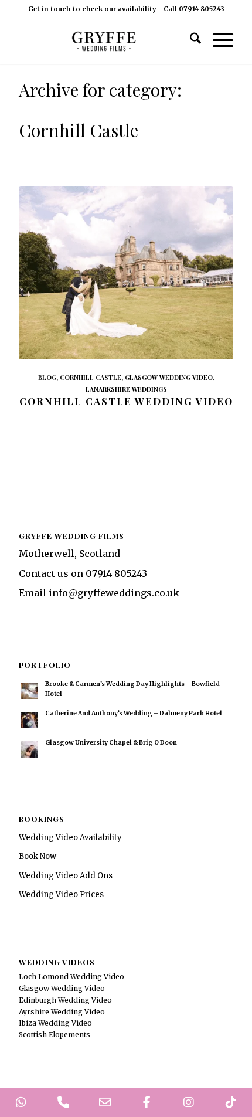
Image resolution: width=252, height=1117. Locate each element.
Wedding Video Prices (61, 894)
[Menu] (217, 40)
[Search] (189, 40)
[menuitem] (189, 40)
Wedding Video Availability (70, 838)
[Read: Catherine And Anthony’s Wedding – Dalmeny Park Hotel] (29, 720)
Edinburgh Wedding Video (65, 1000)
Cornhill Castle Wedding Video (126, 401)
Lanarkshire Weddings (126, 389)
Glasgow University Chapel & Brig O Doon (111, 742)
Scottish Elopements (54, 1034)
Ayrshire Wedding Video (62, 1011)
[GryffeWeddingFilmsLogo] (104, 40)
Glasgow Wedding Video (169, 377)
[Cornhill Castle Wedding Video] (126, 272)
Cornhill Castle (90, 377)
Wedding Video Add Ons (66, 876)
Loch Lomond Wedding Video (71, 976)
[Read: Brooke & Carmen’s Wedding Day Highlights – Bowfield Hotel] (29, 690)
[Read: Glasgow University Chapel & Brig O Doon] (29, 749)
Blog (47, 377)
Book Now (37, 856)
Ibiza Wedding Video (55, 1022)
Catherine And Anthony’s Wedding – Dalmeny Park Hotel (133, 713)
